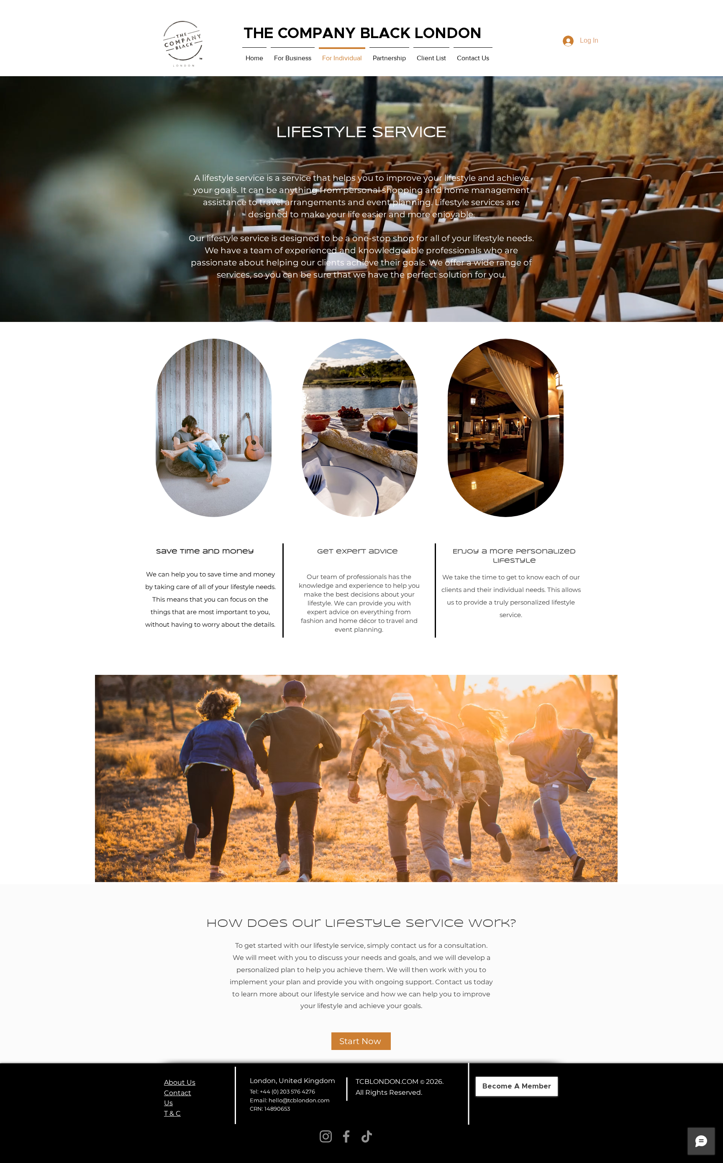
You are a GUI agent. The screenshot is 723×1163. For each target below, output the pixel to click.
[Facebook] (346, 1136)
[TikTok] (367, 1136)
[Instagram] (326, 1136)
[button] (356, 778)
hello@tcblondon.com (299, 1100)
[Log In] (566, 41)
